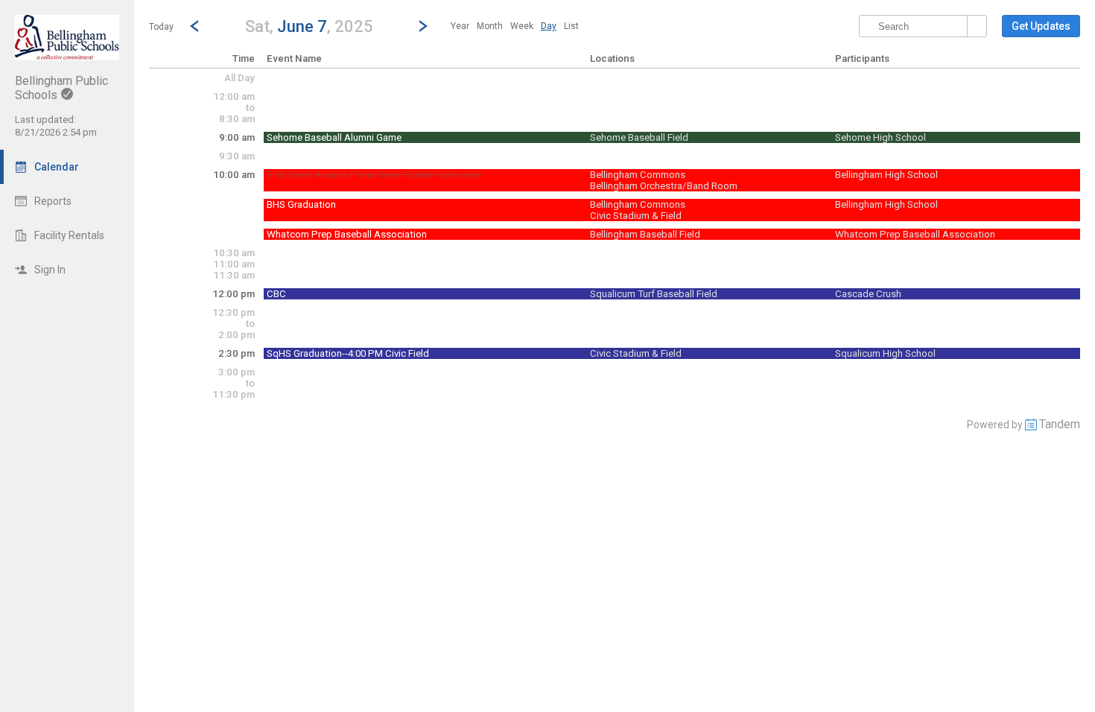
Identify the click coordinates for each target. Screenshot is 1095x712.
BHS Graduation (301, 204)
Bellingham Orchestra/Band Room (663, 185)
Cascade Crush (868, 293)
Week (521, 26)
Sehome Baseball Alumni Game (334, 137)
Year (460, 26)
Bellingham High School (886, 174)
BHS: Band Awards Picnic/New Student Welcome (374, 174)
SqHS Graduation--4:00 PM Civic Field (348, 353)
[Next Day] (423, 26)
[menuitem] (460, 26)
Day (548, 26)
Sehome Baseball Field (639, 137)
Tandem (1059, 424)
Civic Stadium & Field (636, 215)
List (571, 26)
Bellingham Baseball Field (645, 234)
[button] (308, 25)
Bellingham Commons (637, 174)
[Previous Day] (194, 26)
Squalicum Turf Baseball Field (653, 293)
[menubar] (514, 26)
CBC (276, 293)
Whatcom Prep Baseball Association (347, 234)
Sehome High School (880, 137)
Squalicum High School (885, 353)
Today (161, 27)
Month (490, 26)
